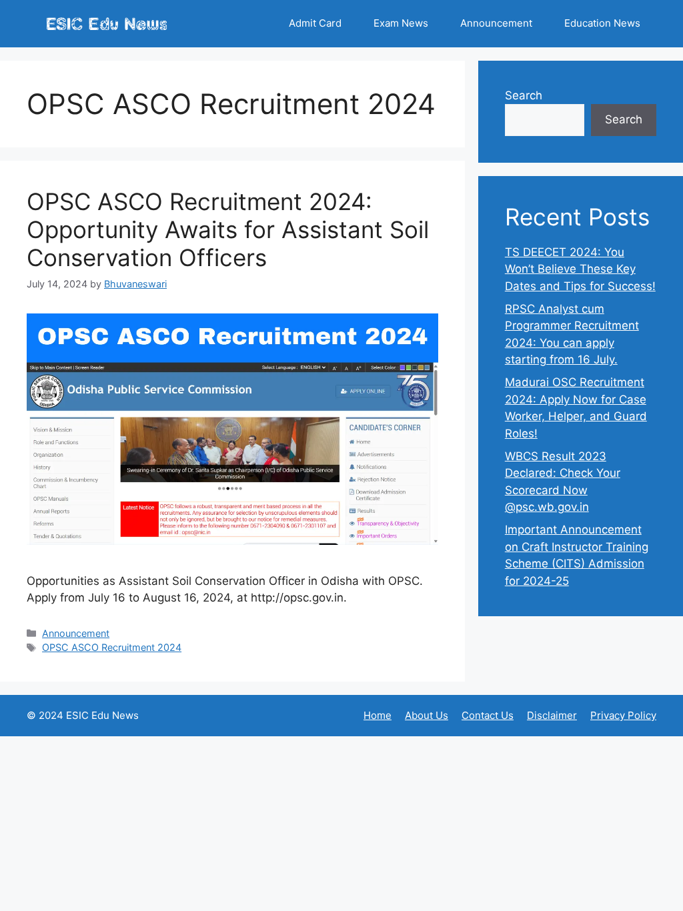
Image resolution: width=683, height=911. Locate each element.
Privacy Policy (623, 715)
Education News (602, 23)
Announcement (496, 23)
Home (378, 715)
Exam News (401, 23)
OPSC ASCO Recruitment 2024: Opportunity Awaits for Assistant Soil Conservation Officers (228, 229)
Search (523, 95)
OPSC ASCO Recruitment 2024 (111, 647)
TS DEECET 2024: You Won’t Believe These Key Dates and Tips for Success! (580, 269)
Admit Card (315, 23)
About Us (426, 715)
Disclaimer (552, 715)
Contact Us (488, 715)
